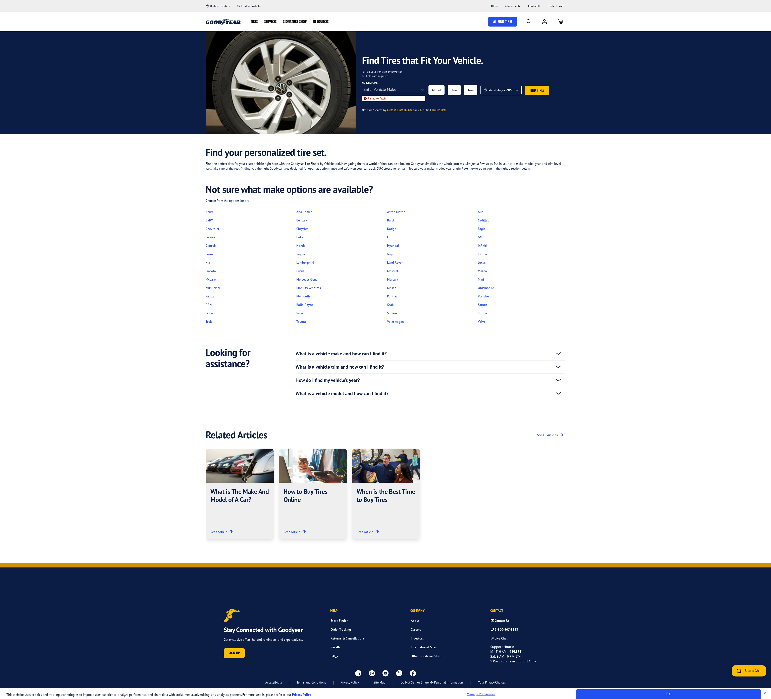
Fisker (300, 237)
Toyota (301, 322)
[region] (385, 693)
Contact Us (534, 6)
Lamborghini (305, 262)
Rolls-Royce (304, 305)
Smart (300, 313)
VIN (420, 109)
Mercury (393, 279)
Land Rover (395, 262)
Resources (321, 21)
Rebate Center (513, 6)
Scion (209, 313)
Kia (208, 262)
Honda (301, 246)
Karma (482, 254)
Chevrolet (212, 229)
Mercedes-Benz (306, 279)
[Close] (764, 693)
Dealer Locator (556, 6)
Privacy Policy (350, 682)
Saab (390, 305)
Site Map (379, 682)
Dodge (391, 229)
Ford (390, 237)
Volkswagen (395, 322)
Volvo (482, 322)
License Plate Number (400, 109)
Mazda (482, 271)
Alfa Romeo (304, 212)
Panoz (210, 296)
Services (270, 21)
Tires (254, 21)
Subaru (392, 313)
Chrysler (302, 229)
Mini (481, 279)
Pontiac (392, 296)
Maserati (393, 271)
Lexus (482, 262)
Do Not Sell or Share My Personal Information (432, 682)
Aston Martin (396, 212)
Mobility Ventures (308, 288)
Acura (210, 212)
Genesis (211, 246)
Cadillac (483, 220)
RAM (209, 305)
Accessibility (273, 682)
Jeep (390, 254)
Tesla (209, 322)
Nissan (391, 288)
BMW (209, 220)
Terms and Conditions (311, 682)
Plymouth (303, 296)
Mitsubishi (213, 288)
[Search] (528, 22)
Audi (481, 212)
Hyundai (393, 246)
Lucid (300, 271)
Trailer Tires (439, 109)
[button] (240, 494)
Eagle (481, 229)
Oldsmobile (486, 288)
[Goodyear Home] (223, 22)
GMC (481, 237)
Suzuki (482, 313)
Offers (494, 6)
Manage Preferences (481, 694)
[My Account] (544, 22)
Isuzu (209, 254)
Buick (391, 220)
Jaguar (300, 254)
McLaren (211, 279)
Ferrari (210, 237)
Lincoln (211, 271)
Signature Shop (295, 21)
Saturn (482, 305)
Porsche (483, 296)
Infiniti (482, 246)
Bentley (301, 220)
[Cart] (560, 22)
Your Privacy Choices (492, 682)
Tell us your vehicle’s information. (382, 71)
